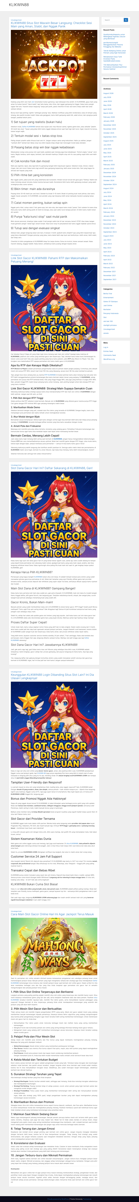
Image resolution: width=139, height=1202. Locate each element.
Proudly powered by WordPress (58, 1199)
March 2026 (108, 113)
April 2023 (107, 252)
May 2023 (107, 248)
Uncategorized (16, 20)
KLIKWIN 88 (41, 773)
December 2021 (109, 271)
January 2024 (108, 216)
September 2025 (109, 137)
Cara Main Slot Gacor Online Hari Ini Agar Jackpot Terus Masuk (52, 914)
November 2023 (109, 224)
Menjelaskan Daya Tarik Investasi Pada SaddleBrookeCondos (112, 59)
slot (33, 102)
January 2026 (108, 121)
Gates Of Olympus (110, 301)
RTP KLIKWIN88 (50, 375)
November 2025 (109, 129)
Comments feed (109, 355)
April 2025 (107, 157)
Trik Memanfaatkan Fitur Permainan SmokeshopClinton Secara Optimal (115, 67)
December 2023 (109, 220)
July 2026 (107, 97)
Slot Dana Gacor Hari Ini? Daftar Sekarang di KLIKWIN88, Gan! (52, 468)
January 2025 (108, 169)
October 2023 (108, 228)
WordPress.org (109, 359)
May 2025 (107, 153)
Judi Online (107, 305)
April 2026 (107, 109)
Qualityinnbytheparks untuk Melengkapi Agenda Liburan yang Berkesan (114, 37)
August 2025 (108, 141)
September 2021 (109, 279)
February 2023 (109, 256)
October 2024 (108, 180)
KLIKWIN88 (38, 577)
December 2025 (109, 125)
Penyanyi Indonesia (111, 313)
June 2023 (107, 244)
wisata (106, 333)
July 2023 (107, 240)
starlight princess (110, 325)
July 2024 (107, 192)
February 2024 (109, 212)
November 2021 (109, 275)
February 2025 (109, 165)
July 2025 (107, 145)
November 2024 (109, 176)
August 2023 (108, 236)
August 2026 (108, 93)
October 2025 (108, 133)
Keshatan (107, 309)
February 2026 (109, 117)
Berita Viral (107, 294)
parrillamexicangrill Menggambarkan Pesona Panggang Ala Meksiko (113, 45)
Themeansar (87, 1199)
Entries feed (108, 351)
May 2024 (107, 200)
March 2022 (108, 264)
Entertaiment (108, 297)
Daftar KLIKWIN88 (28, 127)
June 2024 (107, 196)
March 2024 (108, 208)
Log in (105, 347)
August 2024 (108, 188)
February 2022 (109, 268)
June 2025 (107, 149)
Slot (104, 317)
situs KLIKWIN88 (72, 843)
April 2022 (107, 260)
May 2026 (107, 105)
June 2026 (107, 101)
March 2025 (108, 161)
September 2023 (110, 232)
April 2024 (107, 204)
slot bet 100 (108, 321)
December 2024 (109, 172)
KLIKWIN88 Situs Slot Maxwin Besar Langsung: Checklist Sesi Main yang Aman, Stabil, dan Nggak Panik (51, 24)
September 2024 (110, 184)
